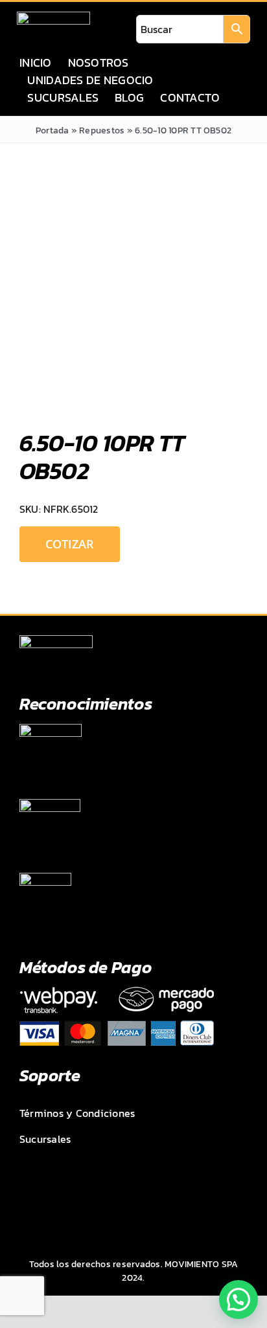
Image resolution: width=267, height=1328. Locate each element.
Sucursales (45, 1139)
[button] (238, 1299)
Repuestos (101, 130)
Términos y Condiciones (77, 1113)
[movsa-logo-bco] (53, 17)
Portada (52, 130)
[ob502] (133, 296)
